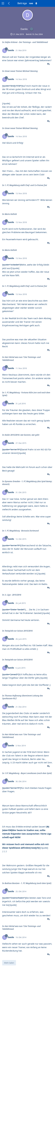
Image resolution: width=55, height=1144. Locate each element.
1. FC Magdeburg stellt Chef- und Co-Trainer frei (26, 185)
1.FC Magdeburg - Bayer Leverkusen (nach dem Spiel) (28, 773)
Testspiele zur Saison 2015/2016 (19, 630)
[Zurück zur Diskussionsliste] (9, 3)
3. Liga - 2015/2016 (13, 594)
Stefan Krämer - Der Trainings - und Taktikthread (26, 42)
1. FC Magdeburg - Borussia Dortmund (22, 530)
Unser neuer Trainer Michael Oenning (21, 71)
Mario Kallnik (11, 214)
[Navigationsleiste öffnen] (3, 3)
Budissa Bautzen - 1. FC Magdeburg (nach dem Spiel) (28, 883)
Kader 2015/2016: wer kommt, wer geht (22, 435)
